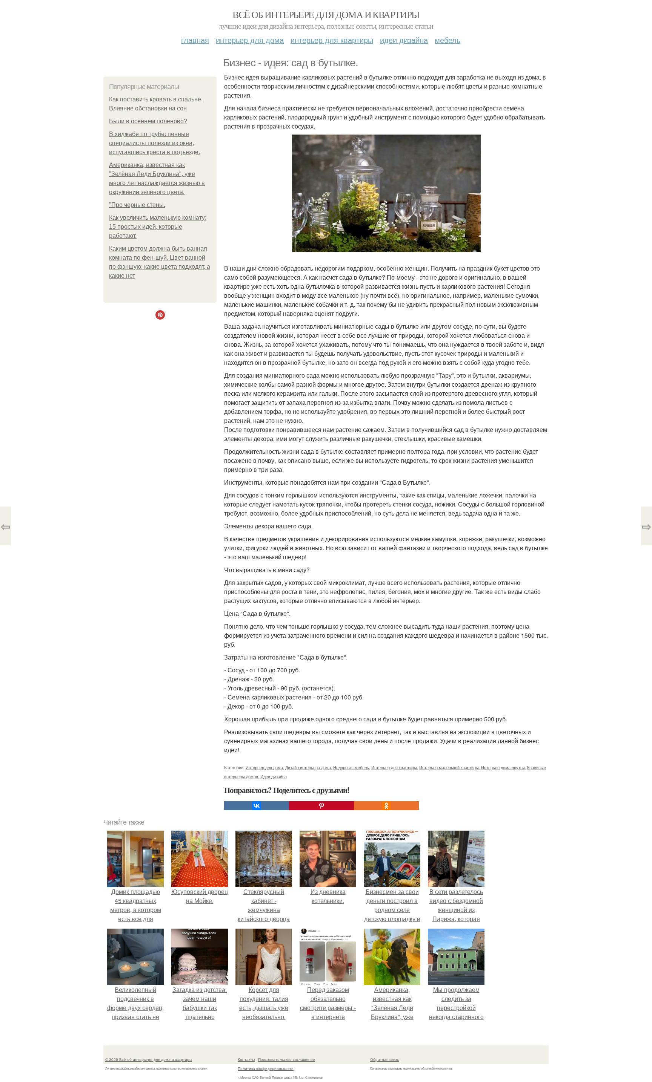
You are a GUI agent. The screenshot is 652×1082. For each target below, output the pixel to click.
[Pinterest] (321, 805)
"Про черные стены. (137, 205)
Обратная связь (384, 1059)
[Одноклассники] (386, 805)
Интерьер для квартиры (332, 39)
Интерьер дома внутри (503, 767)
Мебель (447, 39)
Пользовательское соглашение (286, 1059)
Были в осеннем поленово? (148, 121)
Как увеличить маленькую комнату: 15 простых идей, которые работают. (157, 226)
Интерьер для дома (250, 39)
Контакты (246, 1059)
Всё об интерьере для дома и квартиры (325, 14)
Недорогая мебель (351, 767)
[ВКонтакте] (256, 805)
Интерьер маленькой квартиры (449, 767)
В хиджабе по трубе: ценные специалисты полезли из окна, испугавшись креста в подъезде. (154, 143)
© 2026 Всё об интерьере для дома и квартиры (148, 1059)
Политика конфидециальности (266, 1068)
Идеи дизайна (404, 39)
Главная (195, 39)
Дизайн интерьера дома (308, 767)
